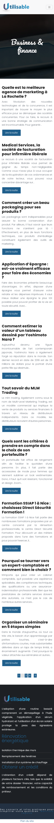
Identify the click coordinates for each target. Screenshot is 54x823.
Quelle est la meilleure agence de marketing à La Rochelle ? (24, 92)
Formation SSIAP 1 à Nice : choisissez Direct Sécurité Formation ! (26, 508)
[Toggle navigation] (49, 7)
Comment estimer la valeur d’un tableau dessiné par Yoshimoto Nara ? (24, 333)
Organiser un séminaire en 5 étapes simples (25, 624)
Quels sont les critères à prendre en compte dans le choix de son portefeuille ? (26, 448)
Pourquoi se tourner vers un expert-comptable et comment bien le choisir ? (26, 565)
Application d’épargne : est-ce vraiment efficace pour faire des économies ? (26, 271)
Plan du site (27, 821)
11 (35, 675)
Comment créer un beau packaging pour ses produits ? (25, 207)
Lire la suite (11, 132)
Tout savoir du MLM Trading (21, 390)
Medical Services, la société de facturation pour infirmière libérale (24, 150)
